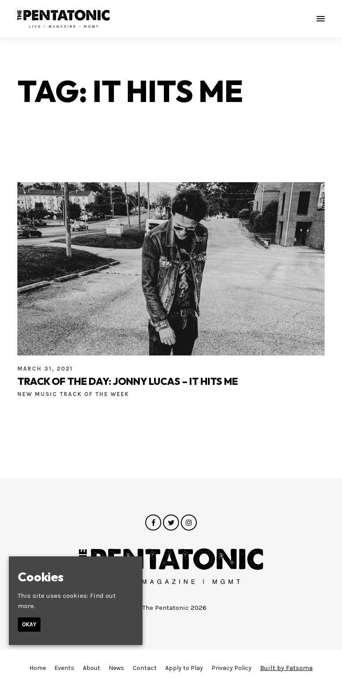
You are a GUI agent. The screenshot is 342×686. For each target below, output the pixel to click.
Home (37, 668)
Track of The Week (94, 394)
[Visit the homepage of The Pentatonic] (63, 18)
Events (64, 668)
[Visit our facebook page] (153, 523)
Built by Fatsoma (286, 668)
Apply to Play (184, 668)
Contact (145, 668)
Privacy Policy (232, 668)
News (116, 668)
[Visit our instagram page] (189, 523)
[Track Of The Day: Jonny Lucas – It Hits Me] (171, 268)
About (91, 668)
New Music (38, 394)
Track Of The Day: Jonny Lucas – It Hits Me (127, 381)
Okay (29, 624)
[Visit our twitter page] (171, 523)
